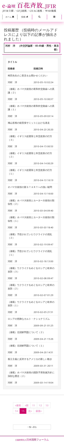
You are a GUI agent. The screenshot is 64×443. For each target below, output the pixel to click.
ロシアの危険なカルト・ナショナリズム (29, 318)
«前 (26, 405)
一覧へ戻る (32, 427)
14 (16, 410)
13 (47, 405)
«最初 (18, 405)
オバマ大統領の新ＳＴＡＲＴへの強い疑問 (30, 187)
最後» (39, 410)
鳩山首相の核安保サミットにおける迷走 (29, 122)
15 (23, 410)
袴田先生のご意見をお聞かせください (27, 75)
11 (33, 405)
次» (30, 410)
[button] (9, 17)
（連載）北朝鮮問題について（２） (26, 332)
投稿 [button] (23, 16)
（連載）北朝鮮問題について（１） (26, 345)
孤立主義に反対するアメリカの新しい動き (30, 359)
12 (40, 405)
